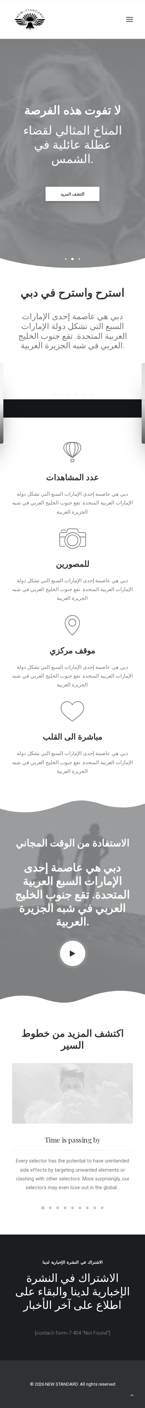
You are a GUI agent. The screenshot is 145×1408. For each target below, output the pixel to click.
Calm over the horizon (72, 460)
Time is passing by (72, 1236)
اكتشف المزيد (73, 194)
